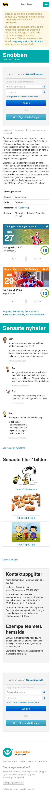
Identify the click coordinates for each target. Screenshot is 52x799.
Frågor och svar (10, 788)
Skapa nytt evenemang (13, 311)
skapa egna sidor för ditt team (28, 41)
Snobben (26, 4)
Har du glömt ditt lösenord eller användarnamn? (22, 96)
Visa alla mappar (10, 559)
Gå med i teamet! (34, 74)
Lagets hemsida (27, 788)
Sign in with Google (28, 117)
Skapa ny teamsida (13, 782)
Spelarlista (23, 207)
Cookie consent (26, 761)
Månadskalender (37, 314)
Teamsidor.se (11, 59)
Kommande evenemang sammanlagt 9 (21, 313)
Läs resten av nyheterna (14, 447)
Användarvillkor (10, 761)
